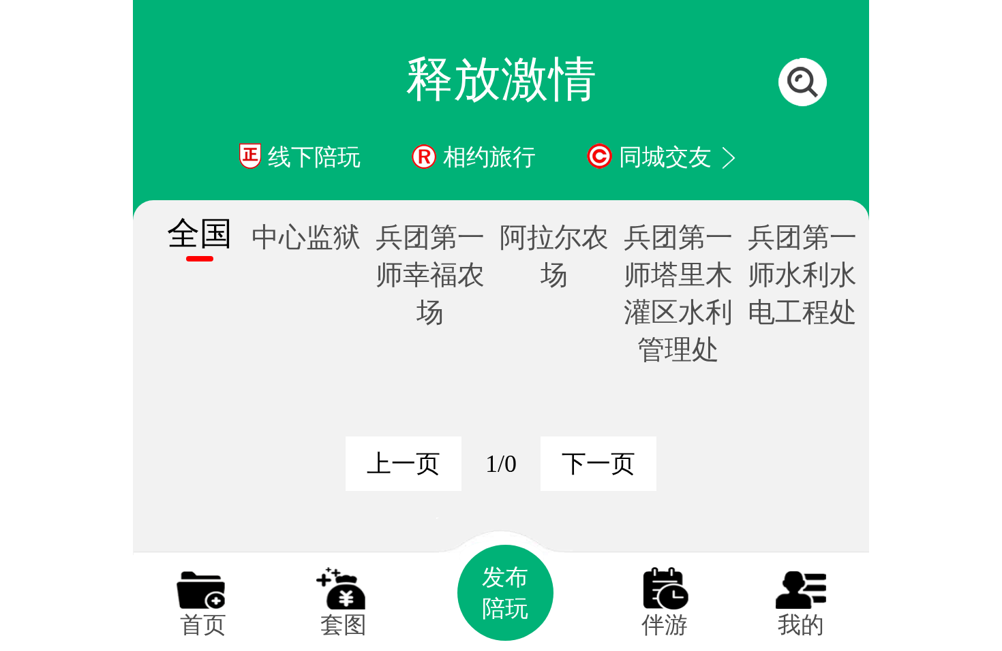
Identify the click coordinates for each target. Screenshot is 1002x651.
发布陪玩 (505, 593)
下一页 (598, 463)
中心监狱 (306, 237)
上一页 (403, 463)
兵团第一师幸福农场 (430, 275)
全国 (199, 233)
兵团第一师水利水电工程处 (802, 275)
